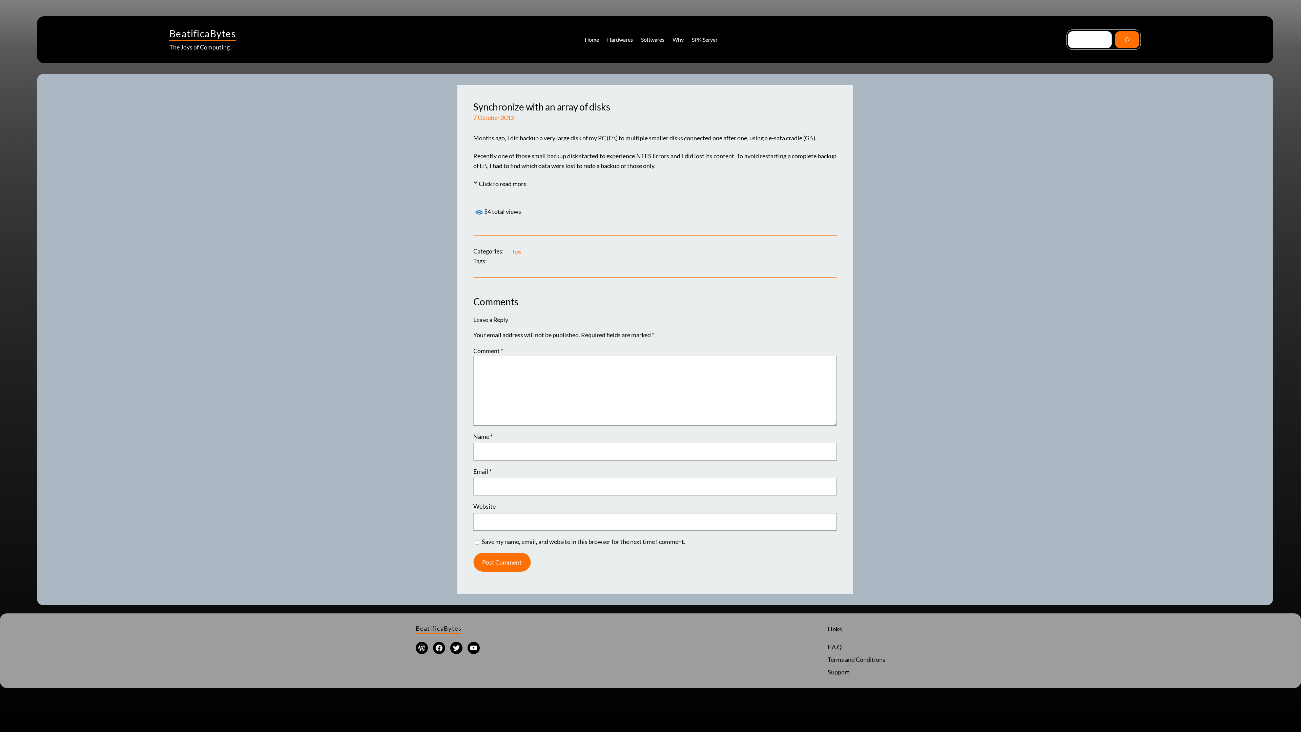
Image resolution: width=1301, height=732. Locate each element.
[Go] (1127, 39)
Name (483, 436)
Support (838, 672)
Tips (516, 251)
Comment (488, 350)
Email (482, 471)
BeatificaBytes (202, 33)
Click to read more (502, 183)
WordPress (678, 699)
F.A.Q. (835, 647)
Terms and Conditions (856, 659)
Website (484, 506)
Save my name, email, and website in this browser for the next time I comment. (583, 541)
